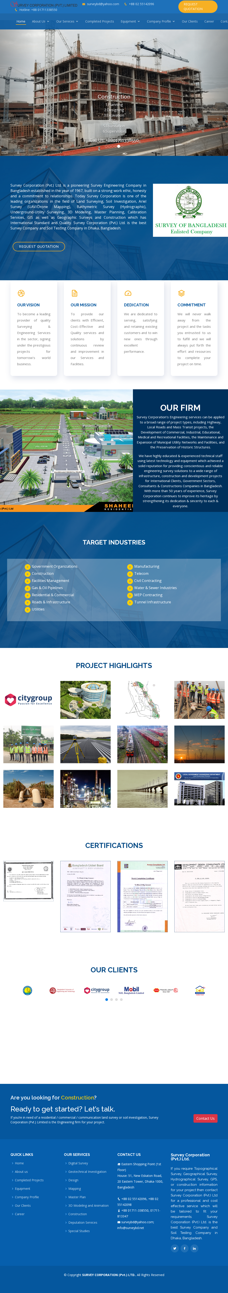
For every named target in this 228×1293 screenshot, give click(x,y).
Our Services (65, 21)
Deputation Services (82, 1222)
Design (73, 1180)
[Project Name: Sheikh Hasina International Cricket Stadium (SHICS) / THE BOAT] (28, 744)
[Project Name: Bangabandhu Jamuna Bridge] (142, 788)
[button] (17, 88)
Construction (77, 1214)
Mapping (74, 1188)
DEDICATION (136, 305)
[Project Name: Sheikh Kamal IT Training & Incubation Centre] (85, 699)
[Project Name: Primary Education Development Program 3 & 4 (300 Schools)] (199, 788)
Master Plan (77, 1197)
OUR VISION (28, 305)
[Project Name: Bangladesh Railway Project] (142, 744)
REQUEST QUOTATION (193, 6)
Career (209, 21)
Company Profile (159, 21)
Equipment (128, 21)
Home (20, 21)
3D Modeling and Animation (88, 1205)
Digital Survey (78, 1163)
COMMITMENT (191, 305)
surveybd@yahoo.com (103, 4)
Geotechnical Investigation (87, 1171)
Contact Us (205, 1118)
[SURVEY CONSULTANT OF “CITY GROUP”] (28, 699)
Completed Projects (99, 21)
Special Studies (79, 1231)
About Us (38, 21)
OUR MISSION (83, 305)
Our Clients (190, 21)
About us (21, 1171)
